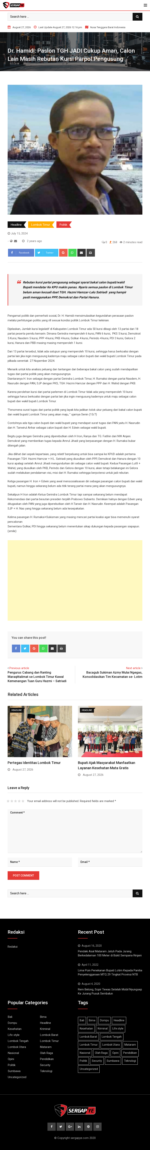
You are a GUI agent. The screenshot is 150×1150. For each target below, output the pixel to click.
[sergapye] (15, 241)
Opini (11, 1059)
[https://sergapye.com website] (11, 241)
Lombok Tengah (18, 1041)
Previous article (19, 668)
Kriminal (45, 1029)
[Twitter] (25, 648)
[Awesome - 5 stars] (23, 801)
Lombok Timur (40, 224)
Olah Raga (46, 1053)
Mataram (46, 1047)
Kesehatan (14, 1029)
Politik (63, 224)
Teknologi (46, 1071)
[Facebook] (16, 648)
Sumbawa (14, 1071)
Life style (14, 1035)
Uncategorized (17, 1077)
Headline (16, 224)
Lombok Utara (17, 1047)
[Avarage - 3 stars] (15, 801)
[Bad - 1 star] (8, 801)
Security (45, 1065)
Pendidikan (47, 1059)
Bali (10, 1017)
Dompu (12, 1023)
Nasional (13, 1053)
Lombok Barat (49, 1035)
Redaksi (13, 946)
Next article (133, 668)
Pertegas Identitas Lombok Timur (34, 763)
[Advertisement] (75, 580)
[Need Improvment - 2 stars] (12, 801)
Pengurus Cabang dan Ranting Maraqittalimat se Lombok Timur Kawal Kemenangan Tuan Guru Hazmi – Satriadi (37, 677)
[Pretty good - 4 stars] (19, 801)
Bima (43, 1017)
